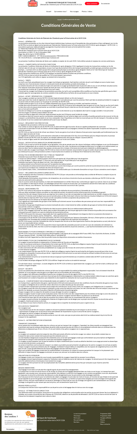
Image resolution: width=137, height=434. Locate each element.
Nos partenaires (79, 420)
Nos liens (76, 422)
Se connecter (105, 3)
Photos (102, 420)
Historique (77, 416)
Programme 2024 (105, 416)
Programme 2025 (105, 413)
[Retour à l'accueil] (32, 3)
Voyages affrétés (105, 418)
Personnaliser (10, 429)
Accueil (48, 11)
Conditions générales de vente (76, 430)
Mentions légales (43, 430)
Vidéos (102, 422)
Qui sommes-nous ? (60, 11)
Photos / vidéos (87, 11)
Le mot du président (80, 413)
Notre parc (77, 418)
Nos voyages (74, 11)
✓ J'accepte (28, 429)
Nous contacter (92, 3)
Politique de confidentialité (58, 430)
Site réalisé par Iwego (93, 430)
